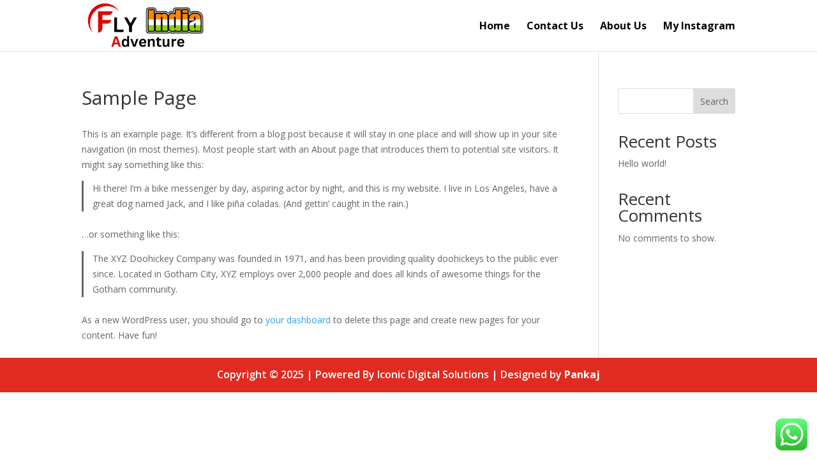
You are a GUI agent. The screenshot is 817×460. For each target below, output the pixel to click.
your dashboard (298, 320)
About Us (623, 27)
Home (494, 27)
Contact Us (555, 27)
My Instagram (699, 27)
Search (714, 101)
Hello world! (642, 163)
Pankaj (582, 374)
